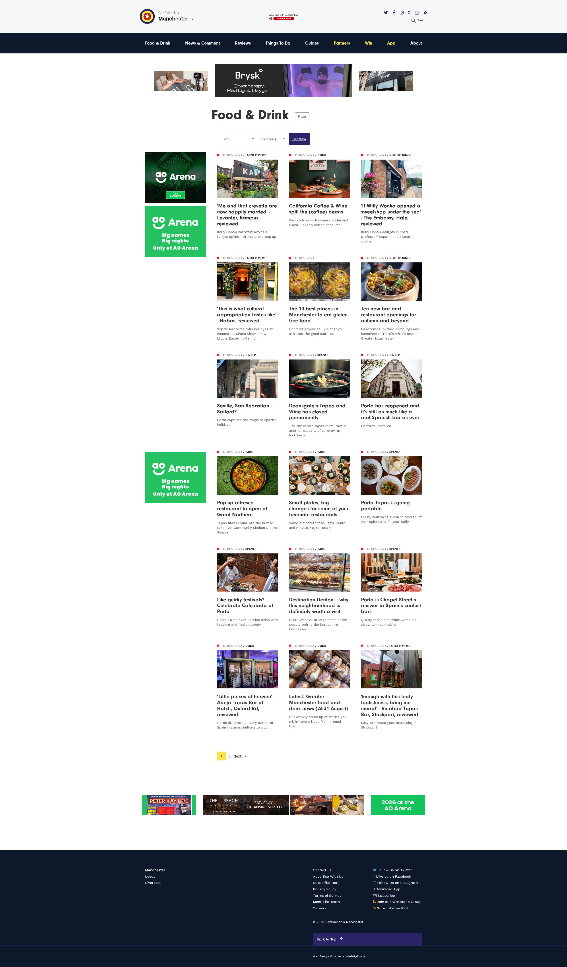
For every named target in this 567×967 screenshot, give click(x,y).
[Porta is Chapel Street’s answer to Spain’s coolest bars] (391, 589)
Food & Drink (157, 43)
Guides (312, 43)
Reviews (243, 43)
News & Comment (202, 43)
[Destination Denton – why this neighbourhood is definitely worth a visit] (319, 589)
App (391, 43)
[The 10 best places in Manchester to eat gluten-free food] (319, 298)
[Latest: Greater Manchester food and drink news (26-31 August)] (319, 686)
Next (239, 756)
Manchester (155, 870)
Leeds (150, 876)
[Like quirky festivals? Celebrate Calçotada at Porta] (248, 589)
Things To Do (278, 43)
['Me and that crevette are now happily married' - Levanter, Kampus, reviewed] (248, 198)
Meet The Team (326, 902)
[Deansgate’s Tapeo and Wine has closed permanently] (319, 395)
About (416, 43)
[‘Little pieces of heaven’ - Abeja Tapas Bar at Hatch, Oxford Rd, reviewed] (248, 686)
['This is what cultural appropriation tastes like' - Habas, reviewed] (248, 298)
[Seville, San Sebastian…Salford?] (248, 395)
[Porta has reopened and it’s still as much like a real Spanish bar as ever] (391, 395)
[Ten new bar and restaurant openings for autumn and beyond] (391, 298)
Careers (319, 908)
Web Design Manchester (329, 956)
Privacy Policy (324, 889)
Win (368, 43)
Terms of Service (327, 895)
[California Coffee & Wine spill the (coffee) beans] (319, 198)
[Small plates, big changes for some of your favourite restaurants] (319, 492)
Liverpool (153, 883)
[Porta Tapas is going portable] (391, 492)
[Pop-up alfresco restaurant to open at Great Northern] (248, 492)
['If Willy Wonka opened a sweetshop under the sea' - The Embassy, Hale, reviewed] (391, 198)
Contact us (322, 870)
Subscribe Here (326, 883)
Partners (342, 43)
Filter (302, 117)
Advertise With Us (328, 876)
